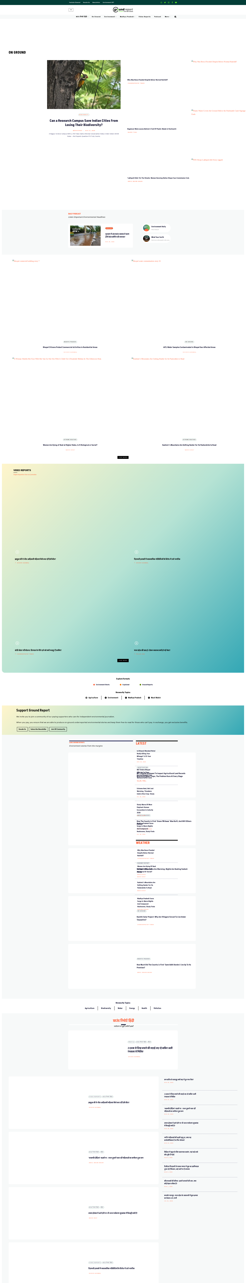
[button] (134, 16)
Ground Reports (147, 625)
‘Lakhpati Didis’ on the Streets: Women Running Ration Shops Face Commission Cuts (158, 178)
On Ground (96, 17)
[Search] (175, 17)
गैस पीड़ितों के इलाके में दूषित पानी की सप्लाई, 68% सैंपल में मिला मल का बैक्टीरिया (192, 529)
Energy (132, 948)
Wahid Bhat (77, 130)
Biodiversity (84, 114)
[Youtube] (176, 2)
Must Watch (156, 638)
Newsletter (96, 2)
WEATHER (143, 783)
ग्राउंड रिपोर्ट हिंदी (123, 961)
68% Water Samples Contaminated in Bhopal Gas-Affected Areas (189, 347)
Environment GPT (108, 2)
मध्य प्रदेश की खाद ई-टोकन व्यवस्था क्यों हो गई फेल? (107, 590)
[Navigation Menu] (71, 10)
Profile (141, 985)
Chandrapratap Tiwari (136, 83)
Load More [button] (123, 457)
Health (144, 948)
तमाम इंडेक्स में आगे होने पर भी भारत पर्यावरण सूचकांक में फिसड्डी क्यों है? (113, 1159)
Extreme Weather (70, 439)
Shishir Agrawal (70, 352)
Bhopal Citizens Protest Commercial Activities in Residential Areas (70, 347)
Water (120, 948)
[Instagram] (168, 2)
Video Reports (145, 17)
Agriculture (93, 638)
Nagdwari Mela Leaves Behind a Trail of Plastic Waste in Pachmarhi (151, 129)
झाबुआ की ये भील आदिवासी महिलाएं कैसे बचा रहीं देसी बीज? (35, 529)
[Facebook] (172, 2)
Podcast (157, 17)
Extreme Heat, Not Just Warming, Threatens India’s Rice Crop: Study (145, 731)
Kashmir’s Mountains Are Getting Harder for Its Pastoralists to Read (189, 445)
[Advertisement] (123, 33)
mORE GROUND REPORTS (77, 683)
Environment (113, 638)
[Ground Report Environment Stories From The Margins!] (123, 10)
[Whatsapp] (161, 2)
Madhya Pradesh (70, 342)
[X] (165, 2)
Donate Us (86, 2)
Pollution (157, 948)
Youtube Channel (74, 2)
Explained (126, 625)
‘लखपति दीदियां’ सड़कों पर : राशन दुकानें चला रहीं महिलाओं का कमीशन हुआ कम (115, 1104)
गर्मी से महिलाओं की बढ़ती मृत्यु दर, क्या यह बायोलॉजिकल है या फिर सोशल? (114, 1270)
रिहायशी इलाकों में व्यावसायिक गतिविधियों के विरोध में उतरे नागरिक (112, 529)
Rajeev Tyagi (132, 132)
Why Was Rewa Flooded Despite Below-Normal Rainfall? (147, 80)
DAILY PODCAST (74, 214)
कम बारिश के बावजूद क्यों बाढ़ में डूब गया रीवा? (179, 1026)
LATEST (141, 684)
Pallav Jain (95, 594)
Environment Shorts (103, 625)
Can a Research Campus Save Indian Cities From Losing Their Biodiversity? (84, 122)
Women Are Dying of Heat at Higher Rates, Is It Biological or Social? (70, 445)
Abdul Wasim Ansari (135, 181)
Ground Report (143, 839)
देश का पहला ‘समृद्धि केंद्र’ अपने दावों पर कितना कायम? (182, 590)
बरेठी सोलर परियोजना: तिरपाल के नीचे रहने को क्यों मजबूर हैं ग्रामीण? (38, 590)
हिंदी (159, 985)
